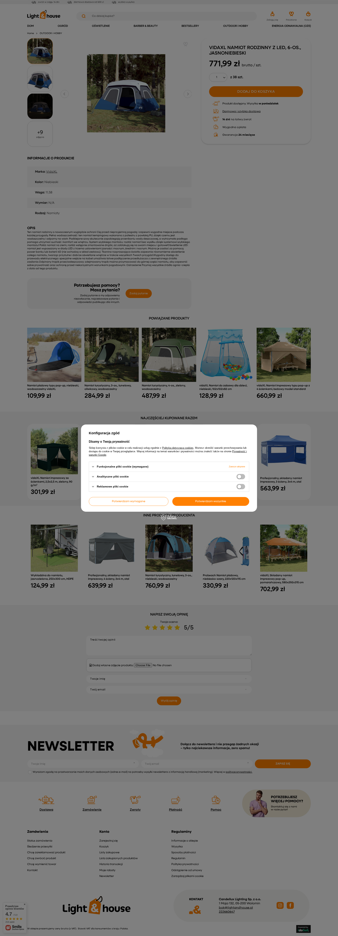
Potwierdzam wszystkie (210, 501)
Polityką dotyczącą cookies (177, 447)
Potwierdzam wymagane (128, 501)
